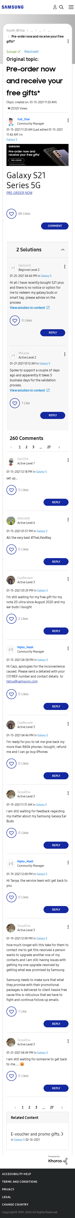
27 (49, 447)
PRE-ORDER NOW (19, 193)
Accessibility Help (16, 1174)
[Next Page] (57, 447)
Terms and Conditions (20, 1182)
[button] (61, 120)
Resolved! (31, 52)
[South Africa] (12, 7)
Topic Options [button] (61, 41)
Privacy (8, 1189)
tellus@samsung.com (22, 681)
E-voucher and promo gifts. (35, 1134)
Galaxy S (11, 139)
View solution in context (27, 308)
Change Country (15, 1204)
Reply (53, 332)
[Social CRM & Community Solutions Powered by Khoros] (58, 1160)
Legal (6, 1197)
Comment (55, 226)
